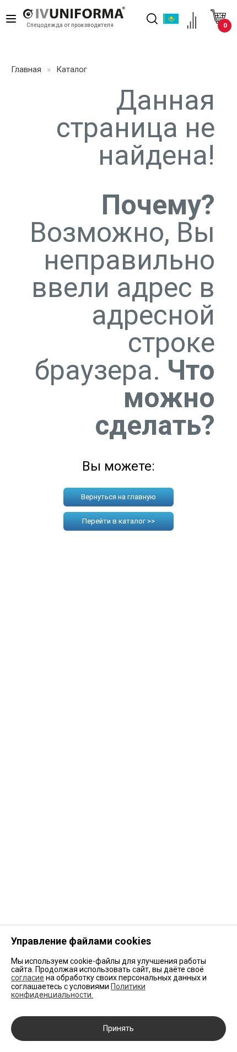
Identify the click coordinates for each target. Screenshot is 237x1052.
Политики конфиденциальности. (78, 990)
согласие (27, 977)
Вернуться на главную (118, 497)
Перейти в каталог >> (118, 521)
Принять (118, 1028)
